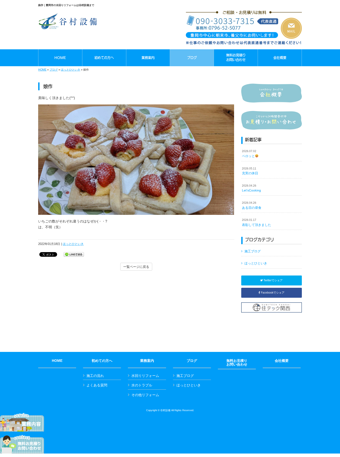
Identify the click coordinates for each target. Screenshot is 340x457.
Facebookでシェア (272, 292)
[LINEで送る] (74, 254)
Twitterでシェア (273, 280)
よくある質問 (97, 385)
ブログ (53, 69)
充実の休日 (250, 171)
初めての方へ (102, 361)
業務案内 (147, 361)
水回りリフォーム (145, 376)
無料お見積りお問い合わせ (236, 362)
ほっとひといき (70, 69)
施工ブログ (252, 251)
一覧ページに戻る (136, 267)
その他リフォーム (145, 395)
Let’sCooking (251, 188)
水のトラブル (141, 385)
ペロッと (249, 154)
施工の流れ (95, 376)
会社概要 (282, 361)
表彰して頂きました (256, 222)
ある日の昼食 (251, 205)
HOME (42, 69)
